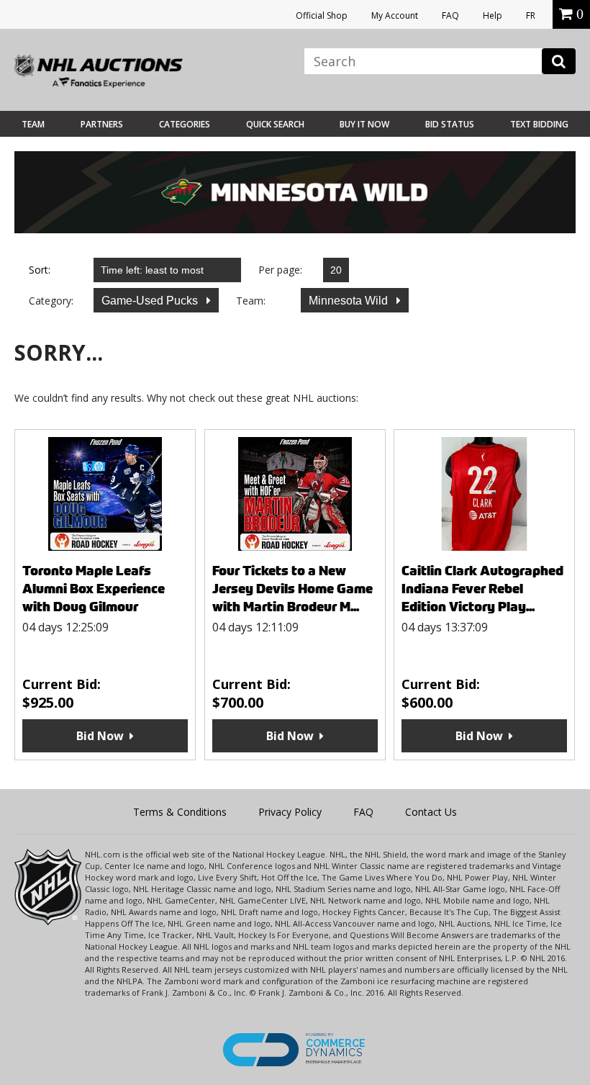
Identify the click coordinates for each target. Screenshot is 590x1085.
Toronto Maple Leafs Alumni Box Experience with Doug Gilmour (93, 589)
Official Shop (322, 15)
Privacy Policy (290, 812)
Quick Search (275, 124)
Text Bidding (539, 124)
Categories (184, 124)
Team (33, 124)
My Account (394, 15)
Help (492, 15)
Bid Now (100, 736)
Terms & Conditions (180, 812)
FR (530, 15)
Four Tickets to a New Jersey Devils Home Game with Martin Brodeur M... (292, 589)
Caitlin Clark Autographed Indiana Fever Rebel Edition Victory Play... (482, 589)
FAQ (450, 15)
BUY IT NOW (364, 124)
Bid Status (449, 124)
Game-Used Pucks (151, 300)
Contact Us (431, 812)
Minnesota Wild (350, 300)
